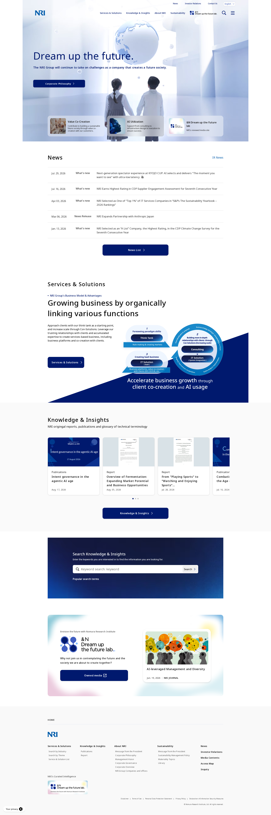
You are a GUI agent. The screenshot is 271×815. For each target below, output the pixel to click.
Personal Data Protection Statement (158, 799)
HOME (51, 719)
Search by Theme (57, 755)
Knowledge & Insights (138, 12)
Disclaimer (125, 799)
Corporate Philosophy (58, 83)
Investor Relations (193, 3)
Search (188, 569)
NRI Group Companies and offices (131, 771)
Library (161, 763)
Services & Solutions (111, 12)
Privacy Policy (181, 799)
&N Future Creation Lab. (203, 13)
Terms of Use (136, 799)
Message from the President (128, 751)
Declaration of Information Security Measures (206, 799)
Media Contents (210, 757)
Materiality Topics (166, 759)
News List (134, 250)
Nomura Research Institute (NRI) (40, 12)
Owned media (93, 675)
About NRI (160, 12)
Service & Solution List (59, 759)
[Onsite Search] (223, 12)
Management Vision (124, 759)
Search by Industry (57, 751)
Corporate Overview (124, 767)
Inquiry (205, 769)
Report (84, 755)
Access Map (207, 763)
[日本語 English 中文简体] (229, 4)
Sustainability (177, 12)
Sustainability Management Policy (174, 755)
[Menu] (233, 13)
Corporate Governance (126, 763)
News (175, 3)
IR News (217, 157)
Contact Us (212, 3)
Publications (86, 751)
